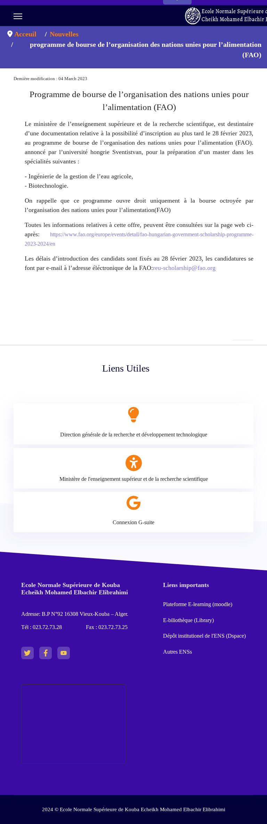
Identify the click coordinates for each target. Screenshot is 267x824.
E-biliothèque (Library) (188, 620)
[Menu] (18, 16)
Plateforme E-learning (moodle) (198, 604)
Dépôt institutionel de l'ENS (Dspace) (204, 636)
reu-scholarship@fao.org (184, 267)
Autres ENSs (177, 652)
